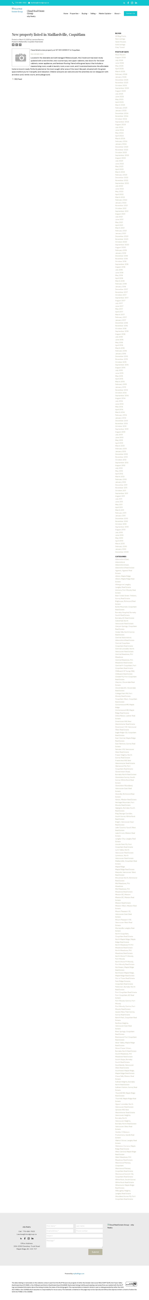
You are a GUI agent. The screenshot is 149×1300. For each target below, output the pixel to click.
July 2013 (119, 434)
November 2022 (121, 180)
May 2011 (118, 504)
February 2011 (120, 513)
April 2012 (119, 474)
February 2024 (121, 141)
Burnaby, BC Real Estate (124, 618)
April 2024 (119, 136)
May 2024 (119, 133)
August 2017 (120, 300)
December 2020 (121, 236)
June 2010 (119, 535)
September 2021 (121, 211)
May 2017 (119, 309)
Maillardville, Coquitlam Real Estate (31, 42)
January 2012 (120, 482)
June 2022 (119, 189)
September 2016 (121, 331)
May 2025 (119, 99)
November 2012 (121, 457)
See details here (37, 54)
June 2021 (119, 219)
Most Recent (120, 54)
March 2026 (120, 71)
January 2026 (120, 77)
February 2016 (121, 351)
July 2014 (119, 401)
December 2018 (121, 256)
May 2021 (119, 222)
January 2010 (120, 549)
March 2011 (119, 510)
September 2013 (121, 429)
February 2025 (121, 108)
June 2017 (119, 306)
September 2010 (122, 527)
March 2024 (120, 138)
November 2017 (121, 292)
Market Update (105, 13)
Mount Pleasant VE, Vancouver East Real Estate (123, 914)
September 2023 (122, 155)
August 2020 (120, 247)
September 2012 (121, 462)
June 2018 (119, 272)
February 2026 (121, 74)
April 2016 (119, 345)
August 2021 (120, 214)
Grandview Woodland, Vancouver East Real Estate (124, 788)
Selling (93, 13)
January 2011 (120, 515)
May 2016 (119, 342)
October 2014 (121, 393)
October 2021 (120, 208)
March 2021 (119, 228)
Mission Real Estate (123, 903)
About (117, 13)
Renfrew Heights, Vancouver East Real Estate (123, 1026)
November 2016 (121, 326)
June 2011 (119, 502)
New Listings (120, 39)
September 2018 (121, 264)
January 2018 (120, 286)
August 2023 (120, 158)
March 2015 (120, 381)
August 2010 (120, 529)
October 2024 (121, 119)
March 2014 (120, 412)
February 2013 (121, 448)
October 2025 (121, 85)
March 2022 (120, 197)
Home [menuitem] (66, 13)
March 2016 (120, 348)
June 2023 (119, 164)
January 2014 (120, 418)
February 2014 (121, 415)
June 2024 (119, 130)
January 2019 (120, 253)
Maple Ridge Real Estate (124, 869)
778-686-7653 (20, 3)
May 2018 (119, 275)
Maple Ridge (120, 867)
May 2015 (119, 376)
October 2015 (120, 362)
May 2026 (119, 66)
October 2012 (120, 460)
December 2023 (121, 147)
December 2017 (121, 289)
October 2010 (121, 524)
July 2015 (119, 370)
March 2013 (119, 446)
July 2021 (119, 217)
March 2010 (120, 543)
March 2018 (119, 281)
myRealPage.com (78, 1274)
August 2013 (120, 432)
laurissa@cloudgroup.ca (40, 3)
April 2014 (119, 409)
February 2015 (121, 384)
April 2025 (119, 102)
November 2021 (121, 205)
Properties (74, 13)
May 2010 (119, 538)
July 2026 (119, 60)
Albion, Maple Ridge (123, 576)
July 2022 (119, 186)
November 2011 (121, 488)
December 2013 (121, 421)
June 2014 (119, 404)
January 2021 (120, 233)
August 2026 (120, 57)
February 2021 (121, 231)
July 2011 (118, 499)
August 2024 (120, 124)
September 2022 (122, 183)
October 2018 (120, 261)
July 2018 (119, 270)
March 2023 (120, 172)
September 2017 (121, 298)
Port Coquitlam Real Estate (126, 992)
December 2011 (121, 485)
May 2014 (119, 407)
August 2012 (120, 465)
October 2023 (121, 152)
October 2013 (120, 426)
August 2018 (120, 267)
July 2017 (119, 303)
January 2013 (120, 451)
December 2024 (121, 113)
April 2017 (119, 312)
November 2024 (121, 116)
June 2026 (119, 63)
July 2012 (119, 468)
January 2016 (120, 353)
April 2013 (119, 443)
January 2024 (121, 144)
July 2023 (119, 161)
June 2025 (119, 96)
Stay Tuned (119, 47)
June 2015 (119, 373)
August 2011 (120, 496)
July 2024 (119, 127)
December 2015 (121, 356)
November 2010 (121, 521)
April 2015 (119, 379)
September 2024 (122, 122)
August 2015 (120, 367)
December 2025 (121, 80)
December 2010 (121, 518)
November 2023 (121, 150)
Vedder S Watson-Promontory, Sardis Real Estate (124, 1135)
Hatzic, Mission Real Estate (125, 799)
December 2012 (121, 454)
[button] (19, 3)
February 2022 (121, 200)
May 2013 (119, 440)
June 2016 (119, 340)
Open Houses (120, 42)
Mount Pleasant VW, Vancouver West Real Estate (123, 922)
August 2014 (120, 398)
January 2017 (120, 320)
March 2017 (120, 314)
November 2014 (121, 390)
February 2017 (121, 317)
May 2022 (119, 191)
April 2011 (119, 507)
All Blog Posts (120, 36)
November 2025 (121, 82)
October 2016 (120, 328)
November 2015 (121, 359)
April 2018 (119, 278)
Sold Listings (120, 44)
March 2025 (120, 105)
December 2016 (121, 323)
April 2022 (119, 194)
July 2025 (119, 94)
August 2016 (120, 334)
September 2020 (122, 245)
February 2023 (121, 175)
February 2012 (121, 479)
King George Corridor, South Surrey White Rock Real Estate (125, 816)
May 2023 (119, 166)
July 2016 (119, 337)
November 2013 (121, 423)
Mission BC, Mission (122, 894)
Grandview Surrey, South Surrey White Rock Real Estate (125, 780)
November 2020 (121, 239)
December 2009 (121, 552)
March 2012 (119, 476)
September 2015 (121, 365)
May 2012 (119, 471)
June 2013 (119, 437)
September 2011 (121, 493)
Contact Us (130, 13)
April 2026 (119, 68)
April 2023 (119, 169)
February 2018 (121, 284)
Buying (84, 13)
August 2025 (120, 91)
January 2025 (120, 110)
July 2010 (119, 532)
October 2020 (121, 242)
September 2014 (122, 395)
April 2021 (119, 225)
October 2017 (120, 295)
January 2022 (120, 203)
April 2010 (119, 541)
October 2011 (120, 490)
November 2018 (121, 259)
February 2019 (121, 250)
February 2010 (121, 546)
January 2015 (120, 387)
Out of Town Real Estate (125, 978)
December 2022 (121, 177)
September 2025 (122, 88)
